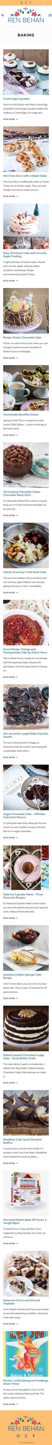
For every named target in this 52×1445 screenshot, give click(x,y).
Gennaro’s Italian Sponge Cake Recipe (22, 976)
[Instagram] (21, 3)
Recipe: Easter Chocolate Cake (22, 337)
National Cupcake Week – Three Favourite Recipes (23, 896)
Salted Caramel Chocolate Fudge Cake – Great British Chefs (23, 1056)
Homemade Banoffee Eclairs (21, 414)
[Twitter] (26, 3)
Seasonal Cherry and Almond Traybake (21, 1302)
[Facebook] (31, 3)
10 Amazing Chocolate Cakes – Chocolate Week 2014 (22, 493)
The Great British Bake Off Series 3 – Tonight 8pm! (25, 1221)
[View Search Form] (2, 15)
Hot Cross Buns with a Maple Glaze (25, 175)
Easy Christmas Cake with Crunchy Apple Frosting (25, 254)
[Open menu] (50, 15)
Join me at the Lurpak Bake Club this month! (25, 735)
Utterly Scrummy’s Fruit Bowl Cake (24, 572)
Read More (10, 119)
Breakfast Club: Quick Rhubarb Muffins (22, 1141)
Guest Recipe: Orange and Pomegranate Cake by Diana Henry (25, 650)
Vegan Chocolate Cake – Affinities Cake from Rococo (24, 815)
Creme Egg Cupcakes (16, 98)
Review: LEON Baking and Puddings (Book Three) (25, 1382)
